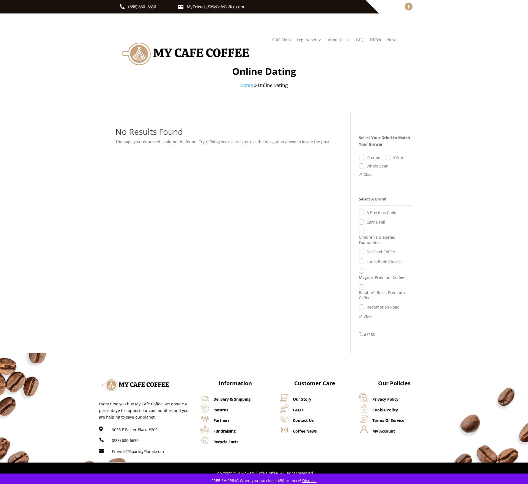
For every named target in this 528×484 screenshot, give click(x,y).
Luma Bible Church (384, 261)
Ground (374, 157)
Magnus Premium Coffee (381, 277)
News (392, 40)
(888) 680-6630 (142, 6)
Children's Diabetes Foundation (377, 240)
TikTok (375, 40)
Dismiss (309, 480)
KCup (398, 157)
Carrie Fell (376, 222)
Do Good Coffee (381, 251)
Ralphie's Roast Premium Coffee (382, 295)
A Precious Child (382, 212)
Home (246, 85)
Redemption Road (383, 307)
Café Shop (281, 40)
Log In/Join (306, 40)
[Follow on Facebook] (409, 6)
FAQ (360, 40)
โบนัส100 (367, 334)
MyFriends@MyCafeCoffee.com (215, 6)
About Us (336, 40)
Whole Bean (378, 166)
